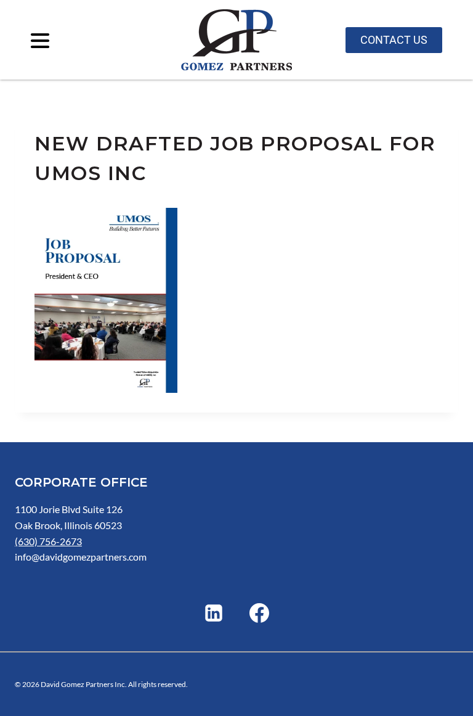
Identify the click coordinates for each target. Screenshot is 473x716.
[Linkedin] (213, 613)
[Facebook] (259, 613)
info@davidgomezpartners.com (81, 556)
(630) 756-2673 (48, 541)
